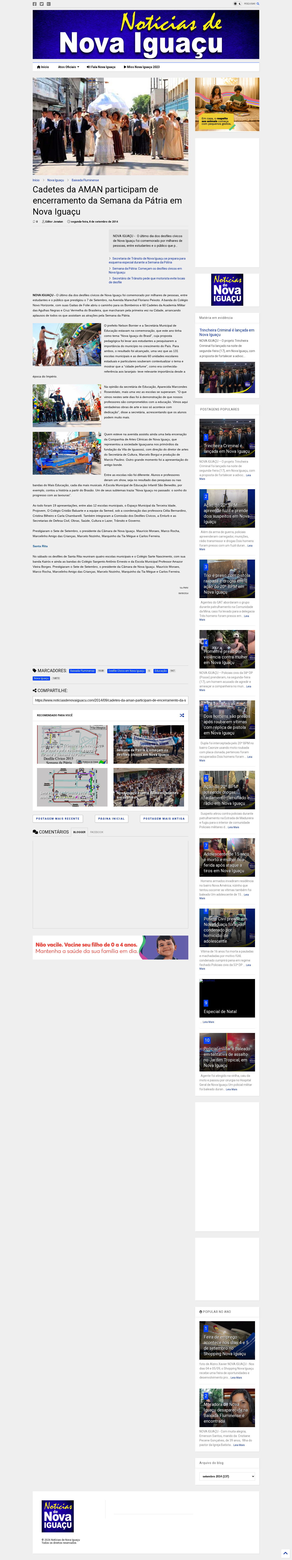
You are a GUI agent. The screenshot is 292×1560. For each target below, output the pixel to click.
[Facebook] (35, 4)
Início (44, 67)
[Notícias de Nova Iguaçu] (146, 57)
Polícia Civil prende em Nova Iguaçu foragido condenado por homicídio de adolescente (225, 930)
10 (207, 1040)
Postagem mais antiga (164, 818)
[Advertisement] (69, 259)
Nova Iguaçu (55, 180)
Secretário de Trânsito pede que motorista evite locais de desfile (66, 795)
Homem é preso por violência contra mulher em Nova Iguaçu (226, 657)
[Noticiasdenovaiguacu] (55, 4)
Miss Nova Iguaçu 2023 (143, 67)
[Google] (49, 4)
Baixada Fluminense (85, 180)
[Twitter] (42, 4)
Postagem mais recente (58, 818)
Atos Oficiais (67, 67)
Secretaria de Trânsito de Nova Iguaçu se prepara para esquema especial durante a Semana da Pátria (71, 750)
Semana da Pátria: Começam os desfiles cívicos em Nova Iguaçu (143, 752)
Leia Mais (233, 827)
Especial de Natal (220, 1011)
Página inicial (111, 818)
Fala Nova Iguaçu (103, 67)
